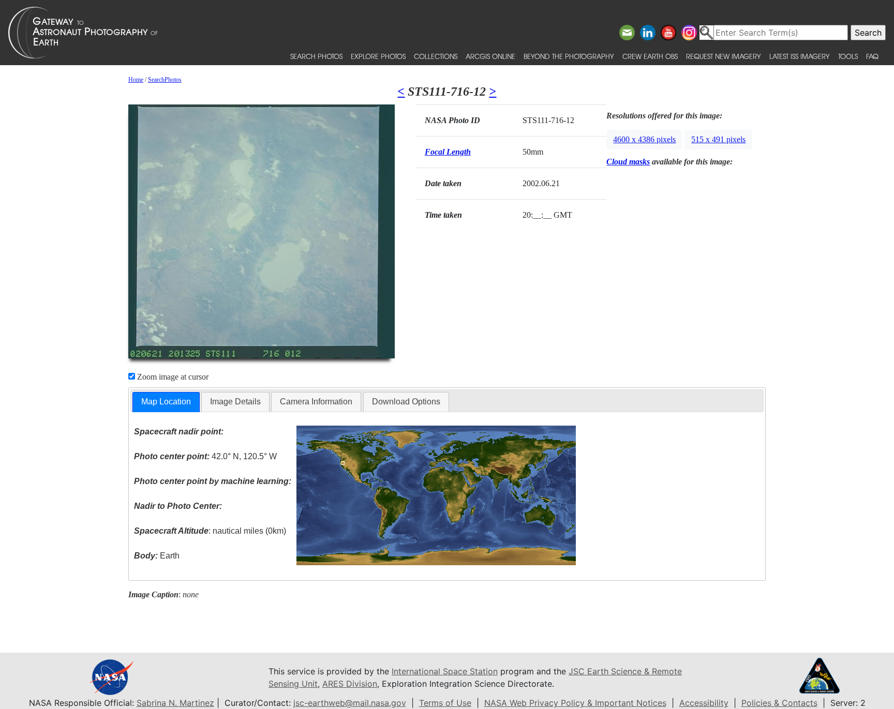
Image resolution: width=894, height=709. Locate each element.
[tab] (166, 402)
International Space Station (445, 671)
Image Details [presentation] (235, 401)
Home (135, 79)
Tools (848, 56)
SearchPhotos (165, 79)
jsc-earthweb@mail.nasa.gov (349, 703)
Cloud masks (628, 161)
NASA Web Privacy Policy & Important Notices (575, 703)
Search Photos (316, 56)
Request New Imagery (723, 56)
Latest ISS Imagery (799, 56)
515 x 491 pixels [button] (718, 139)
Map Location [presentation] (166, 401)
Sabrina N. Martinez (175, 703)
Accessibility (703, 703)
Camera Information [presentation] (316, 401)
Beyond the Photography (569, 56)
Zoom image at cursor (171, 376)
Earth (157, 555)
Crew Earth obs (650, 56)
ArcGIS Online (490, 56)
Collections (435, 56)
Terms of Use (445, 703)
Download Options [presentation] (406, 401)
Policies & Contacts (779, 703)
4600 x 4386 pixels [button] (644, 139)
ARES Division (349, 683)
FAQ (872, 56)
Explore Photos (378, 56)
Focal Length (448, 151)
